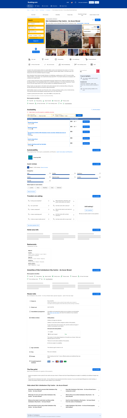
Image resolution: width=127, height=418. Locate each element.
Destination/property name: (34, 22)
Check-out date (31, 29)
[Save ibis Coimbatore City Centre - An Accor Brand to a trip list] (93, 19)
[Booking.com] (32, 2)
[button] (36, 35)
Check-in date (30, 25)
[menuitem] (30, 6)
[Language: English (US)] (71, 2)
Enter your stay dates (54, 411)
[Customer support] (75, 2)
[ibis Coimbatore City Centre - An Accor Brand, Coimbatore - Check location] (46, 23)
